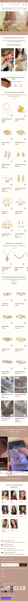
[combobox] (14, 8)
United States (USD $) (7, 583)
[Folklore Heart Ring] (7, 339)
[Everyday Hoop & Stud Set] (20, 224)
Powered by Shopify (12, 595)
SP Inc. (5, 595)
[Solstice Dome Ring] (7, 132)
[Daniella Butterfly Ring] (20, 362)
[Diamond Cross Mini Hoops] (7, 154)
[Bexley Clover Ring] (7, 408)
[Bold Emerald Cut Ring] (20, 132)
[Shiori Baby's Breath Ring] (20, 384)
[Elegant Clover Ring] (20, 339)
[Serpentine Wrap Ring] (20, 109)
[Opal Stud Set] (7, 202)
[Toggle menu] (2, 5)
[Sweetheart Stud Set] (7, 224)
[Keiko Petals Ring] (7, 362)
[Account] (23, 5)
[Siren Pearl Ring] (7, 316)
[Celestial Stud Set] (20, 202)
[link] (5, 511)
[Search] (25, 8)
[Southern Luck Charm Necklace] (19, 258)
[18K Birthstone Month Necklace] (20, 408)
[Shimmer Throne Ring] (20, 316)
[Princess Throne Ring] (20, 294)
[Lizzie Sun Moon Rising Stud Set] (7, 178)
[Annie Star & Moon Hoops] (20, 178)
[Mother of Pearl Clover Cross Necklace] (7, 258)
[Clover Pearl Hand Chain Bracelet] (7, 109)
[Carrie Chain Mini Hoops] (20, 154)
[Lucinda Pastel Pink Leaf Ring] (7, 384)
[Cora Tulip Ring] (7, 294)
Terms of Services (17, 568)
